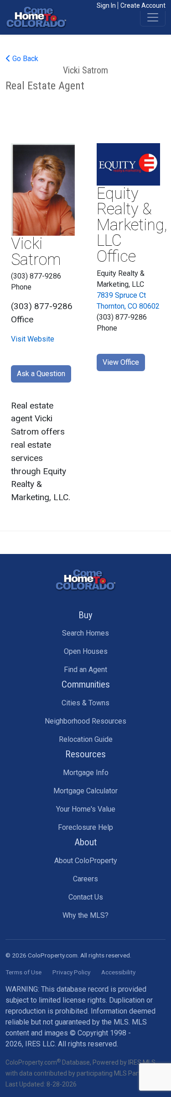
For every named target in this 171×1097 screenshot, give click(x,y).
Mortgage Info (86, 772)
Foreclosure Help (85, 827)
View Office (121, 362)
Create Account (143, 5)
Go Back (24, 58)
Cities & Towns (85, 703)
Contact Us (85, 897)
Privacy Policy (71, 972)
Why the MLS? (85, 915)
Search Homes (85, 633)
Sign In (106, 5)
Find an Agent (85, 669)
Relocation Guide (86, 739)
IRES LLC (40, 1044)
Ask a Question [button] (41, 373)
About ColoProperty (85, 860)
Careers (85, 878)
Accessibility (118, 972)
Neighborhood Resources (85, 721)
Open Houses (86, 651)
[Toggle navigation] (153, 17)
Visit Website (32, 339)
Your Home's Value (85, 809)
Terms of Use (23, 972)
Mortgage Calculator (85, 791)
